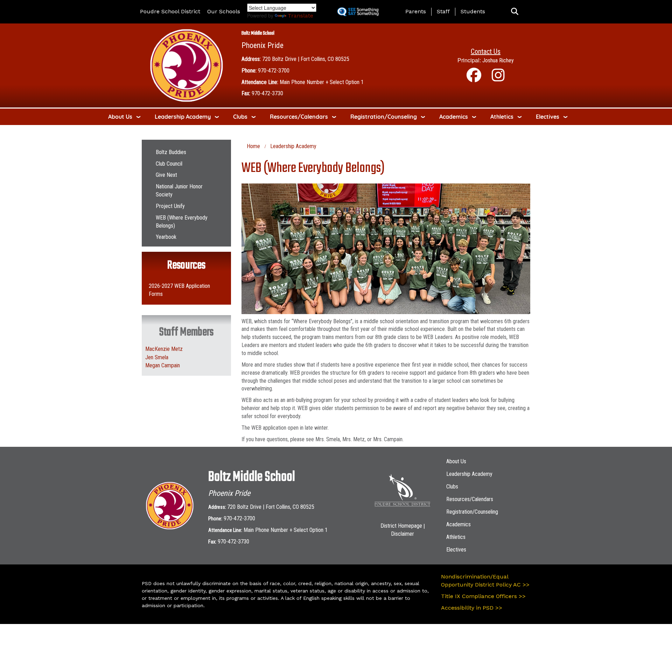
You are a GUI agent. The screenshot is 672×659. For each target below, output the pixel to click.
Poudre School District (170, 11)
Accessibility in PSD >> (471, 607)
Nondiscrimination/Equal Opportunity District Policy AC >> (485, 580)
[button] (514, 11)
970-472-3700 (273, 70)
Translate (300, 15)
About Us (120, 116)
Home (253, 146)
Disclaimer (402, 533)
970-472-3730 (267, 93)
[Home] (186, 65)
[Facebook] (474, 78)
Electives (547, 116)
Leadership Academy (183, 116)
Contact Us (485, 51)
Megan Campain (162, 365)
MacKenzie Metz (164, 349)
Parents (415, 11)
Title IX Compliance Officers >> (483, 596)
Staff (443, 11)
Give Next (166, 175)
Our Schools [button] (223, 11)
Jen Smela (156, 357)
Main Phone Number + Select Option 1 (322, 82)
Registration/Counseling (383, 116)
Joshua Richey (498, 60)
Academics (453, 116)
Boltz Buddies (171, 152)
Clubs (240, 116)
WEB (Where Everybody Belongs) (182, 221)
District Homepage (401, 525)
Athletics (501, 116)
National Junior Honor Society (179, 190)
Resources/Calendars (299, 116)
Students (473, 11)
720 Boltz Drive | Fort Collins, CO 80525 (305, 59)
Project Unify (170, 206)
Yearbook (166, 237)
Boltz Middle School (257, 33)
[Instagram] (498, 78)
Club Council (169, 163)
